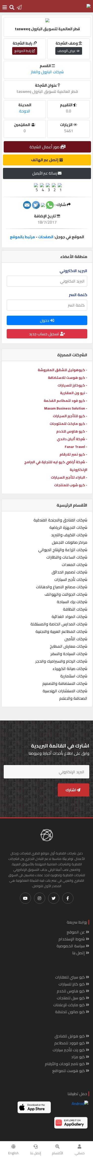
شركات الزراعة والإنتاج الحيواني (62, 549)
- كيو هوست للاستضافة (67, 377)
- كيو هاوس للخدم (71, 431)
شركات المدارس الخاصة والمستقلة (59, 624)
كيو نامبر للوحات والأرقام (65, 1063)
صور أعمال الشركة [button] (45, 147)
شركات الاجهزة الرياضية (68, 527)
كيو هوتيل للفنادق (70, 1035)
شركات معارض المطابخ (68, 646)
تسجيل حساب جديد (44, 333)
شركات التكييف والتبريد (69, 535)
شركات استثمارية (73, 676)
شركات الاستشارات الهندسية (65, 690)
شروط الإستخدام (72, 938)
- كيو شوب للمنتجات (70, 485)
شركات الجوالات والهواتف (66, 594)
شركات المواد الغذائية (69, 616)
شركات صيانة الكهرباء (70, 668)
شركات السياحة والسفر (69, 653)
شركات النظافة (75, 609)
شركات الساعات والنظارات (66, 557)
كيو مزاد (78, 1056)
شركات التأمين (75, 639)
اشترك (71, 790)
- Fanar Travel (76, 446)
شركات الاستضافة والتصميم (64, 683)
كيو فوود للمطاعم (70, 1042)
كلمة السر (78, 295)
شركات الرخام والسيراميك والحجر (61, 661)
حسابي (80, 1153)
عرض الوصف (67, 51)
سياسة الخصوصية (71, 945)
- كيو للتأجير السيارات (70, 416)
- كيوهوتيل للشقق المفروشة (62, 370)
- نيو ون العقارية (73, 393)
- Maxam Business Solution (65, 408)
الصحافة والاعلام (73, 698)
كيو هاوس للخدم (71, 990)
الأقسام (57, 1153)
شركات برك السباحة (72, 601)
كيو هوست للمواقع (69, 1070)
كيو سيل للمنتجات (71, 997)
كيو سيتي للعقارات (70, 977)
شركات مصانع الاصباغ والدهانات (61, 587)
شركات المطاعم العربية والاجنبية (61, 631)
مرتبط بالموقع (22, 236)
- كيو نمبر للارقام (73, 454)
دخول (45, 320)
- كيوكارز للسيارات (72, 385)
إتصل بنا (35, 1153)
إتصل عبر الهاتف (45, 159)
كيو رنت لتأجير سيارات (69, 1049)
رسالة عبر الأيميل (45, 173)
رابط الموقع (23, 51)
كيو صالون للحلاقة (70, 1011)
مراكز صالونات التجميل (69, 542)
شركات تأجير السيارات (70, 579)
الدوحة (24, 111)
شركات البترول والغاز (47, 72)
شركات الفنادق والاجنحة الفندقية (60, 520)
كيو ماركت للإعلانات (69, 1004)
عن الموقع (76, 931)
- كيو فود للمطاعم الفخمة (65, 400)
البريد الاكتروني (73, 271)
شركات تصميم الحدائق (69, 572)
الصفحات (45, 236)
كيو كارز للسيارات (72, 983)
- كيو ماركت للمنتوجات (68, 423)
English (13, 1153)
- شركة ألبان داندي (72, 439)
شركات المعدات (74, 564)
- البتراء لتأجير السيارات (69, 477)
